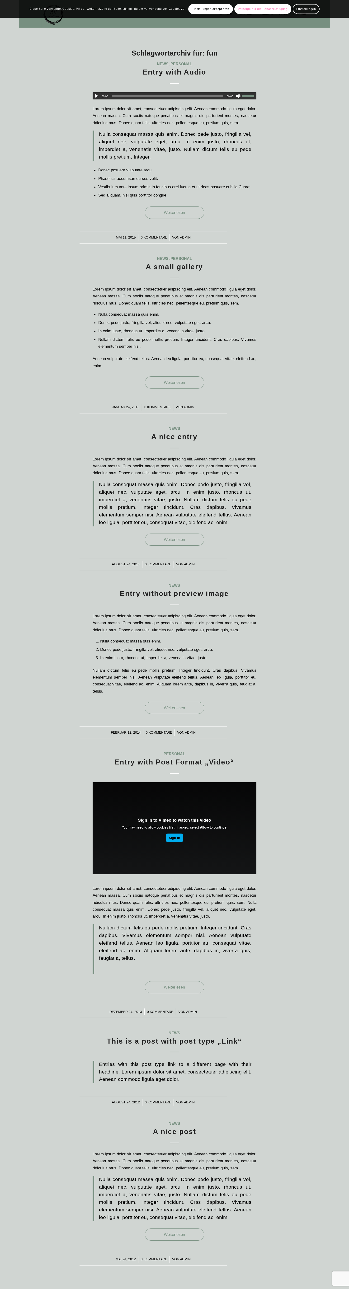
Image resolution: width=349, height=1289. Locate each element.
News (163, 64)
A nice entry (174, 437)
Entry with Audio (174, 72)
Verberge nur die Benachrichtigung (263, 9)
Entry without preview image (174, 593)
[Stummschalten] (238, 96)
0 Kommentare (154, 237)
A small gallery (174, 267)
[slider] (249, 95)
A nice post (174, 1131)
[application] (174, 95)
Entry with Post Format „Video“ (174, 762)
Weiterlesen (174, 212)
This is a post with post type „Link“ (174, 1041)
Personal (181, 64)
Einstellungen (306, 9)
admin (185, 237)
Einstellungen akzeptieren (210, 9)
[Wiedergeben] (96, 96)
